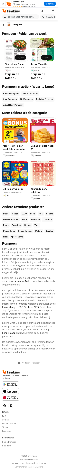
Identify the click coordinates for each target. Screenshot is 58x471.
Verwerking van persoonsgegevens (29, 467)
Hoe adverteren (9, 442)
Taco (36, 225)
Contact (5, 419)
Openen (50, 3)
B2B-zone (6, 445)
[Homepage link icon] (19, 363)
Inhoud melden (9, 423)
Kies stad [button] (50, 17)
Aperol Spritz (17, 237)
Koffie (24, 219)
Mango (15, 214)
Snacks (49, 214)
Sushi (32, 214)
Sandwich (35, 219)
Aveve (18, 281)
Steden (5, 427)
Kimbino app (8, 332)
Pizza (5, 214)
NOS (41, 214)
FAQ (4, 416)
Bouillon (49, 231)
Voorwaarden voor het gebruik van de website (29, 463)
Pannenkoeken (25, 231)
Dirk (27, 281)
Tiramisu (47, 219)
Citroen (27, 225)
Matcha (38, 231)
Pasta (6, 225)
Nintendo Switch (10, 219)
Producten (7, 431)
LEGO (24, 214)
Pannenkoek (9, 231)
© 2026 (29, 456)
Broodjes (16, 225)
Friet (5, 237)
